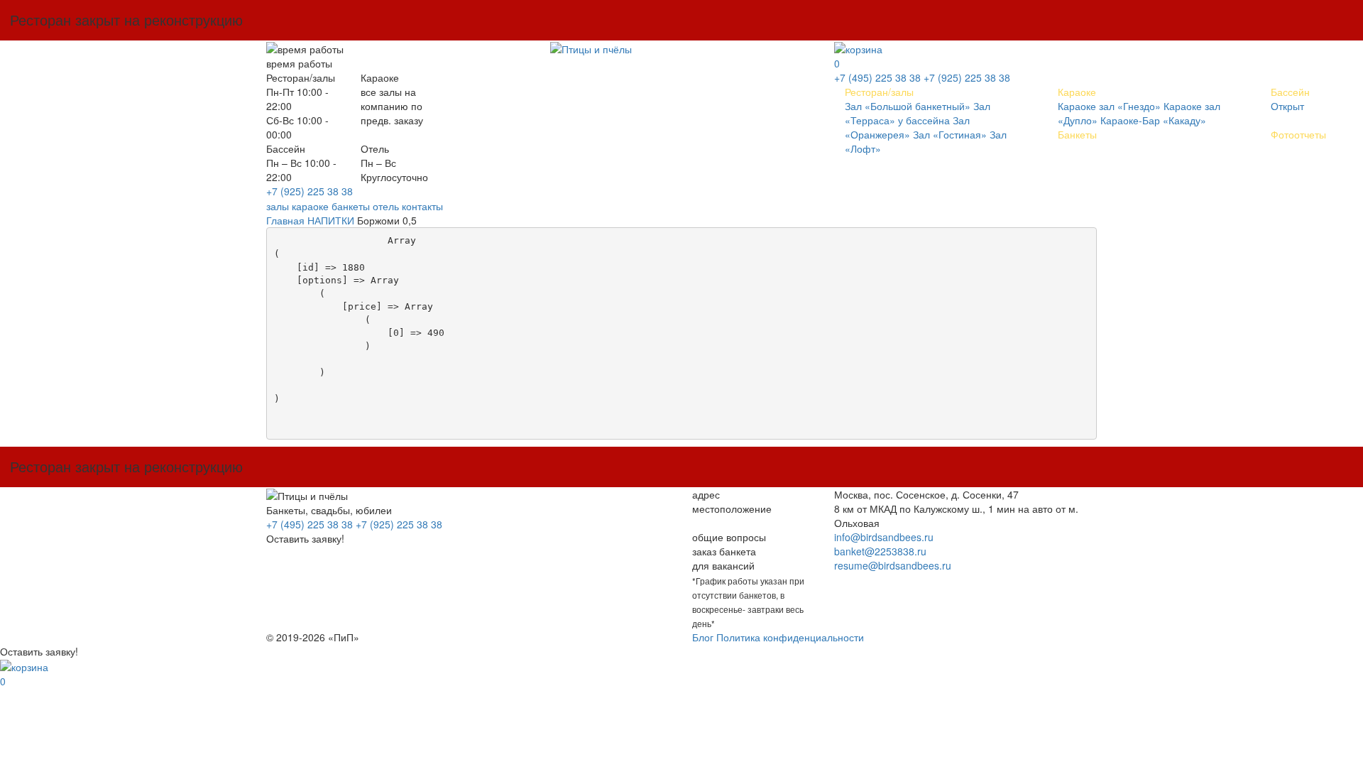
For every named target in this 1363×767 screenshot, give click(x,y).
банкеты (351, 206)
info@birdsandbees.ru (884, 537)
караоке (310, 206)
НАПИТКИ (330, 220)
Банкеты (1077, 134)
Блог (702, 637)
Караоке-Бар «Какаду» (1153, 120)
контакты (422, 206)
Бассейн (1290, 92)
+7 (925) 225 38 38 (309, 191)
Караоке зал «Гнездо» (1109, 106)
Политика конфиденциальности (790, 637)
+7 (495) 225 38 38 (877, 77)
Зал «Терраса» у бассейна (917, 113)
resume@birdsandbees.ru (892, 565)
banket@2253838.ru (880, 551)
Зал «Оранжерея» (907, 127)
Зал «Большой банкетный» (907, 106)
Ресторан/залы (879, 92)
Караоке (1077, 92)
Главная (285, 220)
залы (277, 206)
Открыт (1287, 106)
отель (386, 206)
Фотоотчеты (1298, 134)
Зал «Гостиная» (950, 134)
